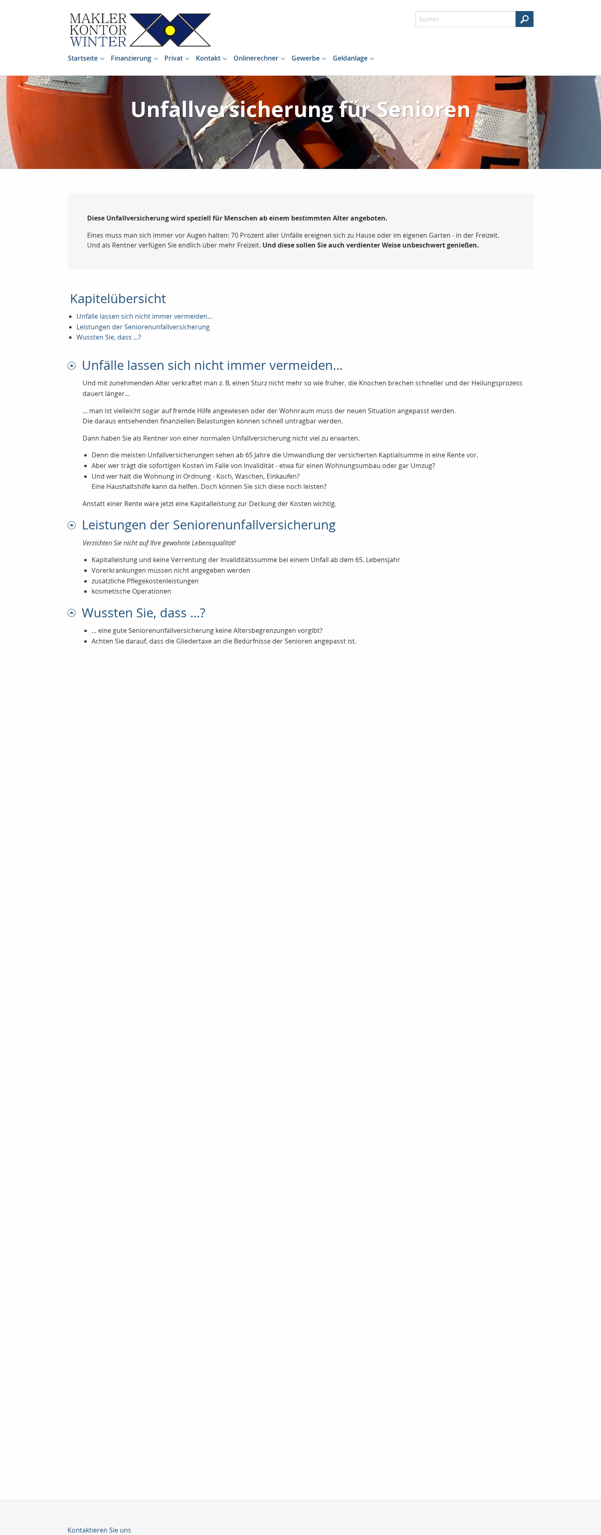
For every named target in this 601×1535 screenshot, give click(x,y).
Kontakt (208, 58)
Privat (173, 58)
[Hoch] (74, 365)
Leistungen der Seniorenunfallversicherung (143, 326)
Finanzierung (131, 58)
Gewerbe (306, 58)
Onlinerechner (255, 58)
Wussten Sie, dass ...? (108, 337)
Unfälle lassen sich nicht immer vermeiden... (144, 316)
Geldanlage (350, 58)
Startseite (83, 58)
